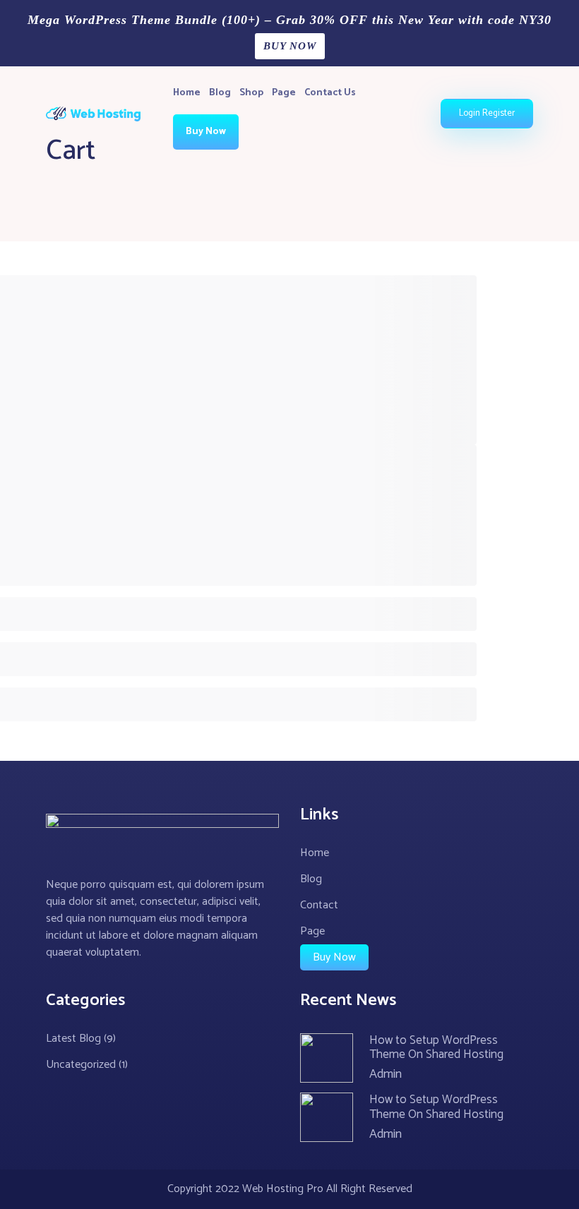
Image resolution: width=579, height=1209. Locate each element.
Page (284, 93)
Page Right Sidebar (334, 160)
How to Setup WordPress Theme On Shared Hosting (436, 1047)
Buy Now (206, 132)
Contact (319, 905)
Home (187, 93)
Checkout (279, 195)
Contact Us (330, 93)
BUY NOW (289, 46)
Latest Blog (73, 1038)
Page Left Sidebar (331, 124)
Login (469, 113)
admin (385, 1074)
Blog (220, 93)
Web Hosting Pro (282, 1188)
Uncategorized (81, 1064)
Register (498, 113)
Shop (251, 93)
